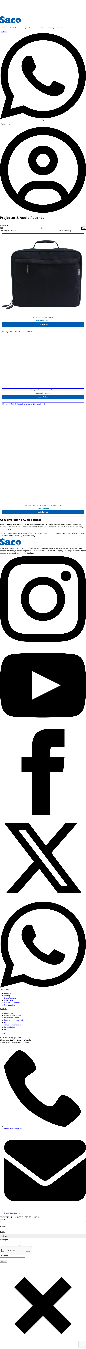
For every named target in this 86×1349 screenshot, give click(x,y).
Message (4, 1239)
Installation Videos (11, 1018)
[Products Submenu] (19, 28)
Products (13, 28)
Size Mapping (9, 1005)
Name (3, 1219)
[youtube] (43, 727)
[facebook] (43, 814)
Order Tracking (10, 998)
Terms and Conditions (13, 1025)
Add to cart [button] (43, 324)
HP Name (4, 1256)
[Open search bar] (43, 120)
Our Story (40, 28)
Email (3, 1226)
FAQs (6, 1022)
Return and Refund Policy (14, 1020)
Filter (84, 228)
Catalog (51, 28)
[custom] (43, 987)
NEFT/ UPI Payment (12, 1003)
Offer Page (8, 1000)
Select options (43, 397)
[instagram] (43, 641)
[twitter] (43, 900)
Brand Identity (10, 1029)
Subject (3, 1232)
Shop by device (28, 28)
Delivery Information (12, 1015)
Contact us (61, 28)
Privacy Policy (9, 1027)
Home (4, 28)
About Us (8, 993)
